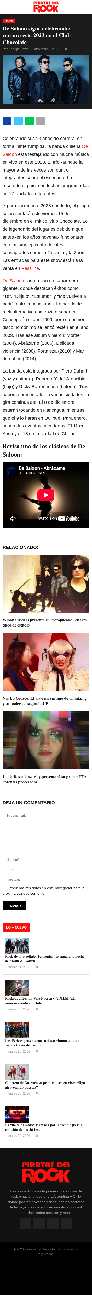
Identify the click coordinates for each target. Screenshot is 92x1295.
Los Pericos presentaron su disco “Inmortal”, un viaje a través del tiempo (42, 1043)
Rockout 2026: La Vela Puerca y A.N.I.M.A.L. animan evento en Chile (40, 1000)
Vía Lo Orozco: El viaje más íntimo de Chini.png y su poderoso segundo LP (45, 700)
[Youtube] (53, 1223)
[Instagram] (39, 1223)
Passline (30, 268)
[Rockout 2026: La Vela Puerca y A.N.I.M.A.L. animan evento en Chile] (17, 988)
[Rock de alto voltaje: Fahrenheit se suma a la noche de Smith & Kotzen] (17, 946)
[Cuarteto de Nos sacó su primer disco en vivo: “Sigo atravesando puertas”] (17, 1072)
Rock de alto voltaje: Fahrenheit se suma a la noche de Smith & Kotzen (44, 958)
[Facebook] (25, 1223)
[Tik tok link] (66, 1223)
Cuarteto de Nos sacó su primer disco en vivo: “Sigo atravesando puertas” (45, 1085)
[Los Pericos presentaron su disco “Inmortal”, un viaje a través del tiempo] (17, 1030)
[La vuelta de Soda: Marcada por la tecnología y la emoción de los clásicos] (17, 1114)
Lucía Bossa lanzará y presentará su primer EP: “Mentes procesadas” (44, 779)
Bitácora (9, 20)
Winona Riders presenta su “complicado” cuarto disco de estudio (45, 622)
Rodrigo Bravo (18, 49)
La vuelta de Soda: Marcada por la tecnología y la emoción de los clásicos (44, 1127)
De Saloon (13, 280)
